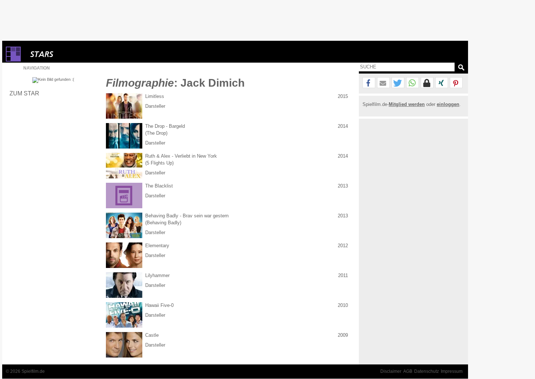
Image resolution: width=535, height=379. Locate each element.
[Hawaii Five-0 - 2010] (124, 315)
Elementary (157, 245)
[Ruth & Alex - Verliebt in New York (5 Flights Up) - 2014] (124, 165)
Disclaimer (390, 371)
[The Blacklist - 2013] (124, 195)
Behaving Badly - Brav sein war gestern (187, 215)
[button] (369, 83)
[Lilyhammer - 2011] (124, 285)
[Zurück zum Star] (53, 80)
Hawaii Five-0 (159, 305)
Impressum (452, 371)
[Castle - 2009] (124, 345)
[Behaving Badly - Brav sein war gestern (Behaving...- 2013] (124, 225)
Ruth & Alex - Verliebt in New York (181, 156)
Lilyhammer (157, 275)
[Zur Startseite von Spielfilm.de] (13, 60)
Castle (152, 335)
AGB (407, 371)
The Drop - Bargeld (165, 126)
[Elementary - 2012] (124, 255)
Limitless (154, 96)
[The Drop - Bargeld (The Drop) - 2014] (124, 136)
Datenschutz (426, 371)
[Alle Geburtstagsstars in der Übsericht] (68, 54)
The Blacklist (159, 186)
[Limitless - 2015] (124, 106)
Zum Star (24, 93)
